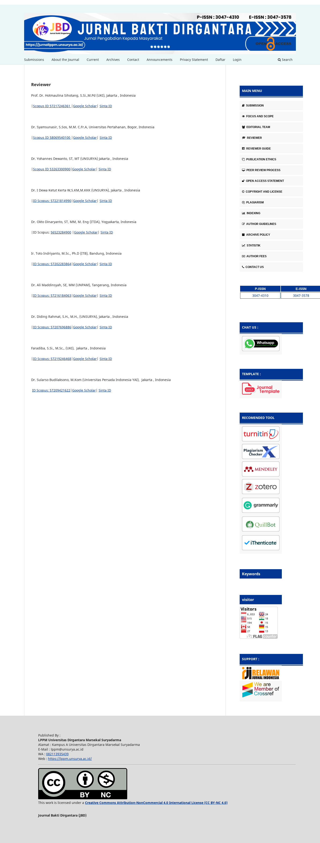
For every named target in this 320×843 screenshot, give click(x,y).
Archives (113, 59)
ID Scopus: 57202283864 (52, 264)
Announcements (159, 59)
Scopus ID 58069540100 (52, 137)
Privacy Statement (194, 59)
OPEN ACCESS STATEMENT (264, 181)
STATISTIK (253, 245)
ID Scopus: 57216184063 (52, 295)
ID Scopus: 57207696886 (52, 327)
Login (237, 59)
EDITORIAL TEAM (258, 127)
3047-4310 (260, 295)
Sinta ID (106, 106)
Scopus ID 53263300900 (51, 169)
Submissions (34, 59)
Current (93, 59)
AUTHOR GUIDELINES (261, 224)
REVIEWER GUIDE (258, 148)
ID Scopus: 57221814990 (52, 200)
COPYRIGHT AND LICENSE (263, 191)
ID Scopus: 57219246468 (52, 358)
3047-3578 (301, 295)
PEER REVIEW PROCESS (263, 170)
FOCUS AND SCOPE (260, 116)
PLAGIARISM (255, 202)
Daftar (220, 59)
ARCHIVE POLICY (258, 234)
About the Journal (65, 59)
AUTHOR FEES (256, 256)
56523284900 (61, 232)
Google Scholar (85, 106)
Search (287, 59)
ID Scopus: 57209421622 (51, 390)
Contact (133, 59)
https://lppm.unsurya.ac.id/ (70, 758)
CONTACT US (254, 267)
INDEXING (253, 213)
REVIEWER (254, 137)
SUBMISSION (254, 105)
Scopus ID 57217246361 (52, 106)
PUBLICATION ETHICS (261, 159)
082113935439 (57, 754)
